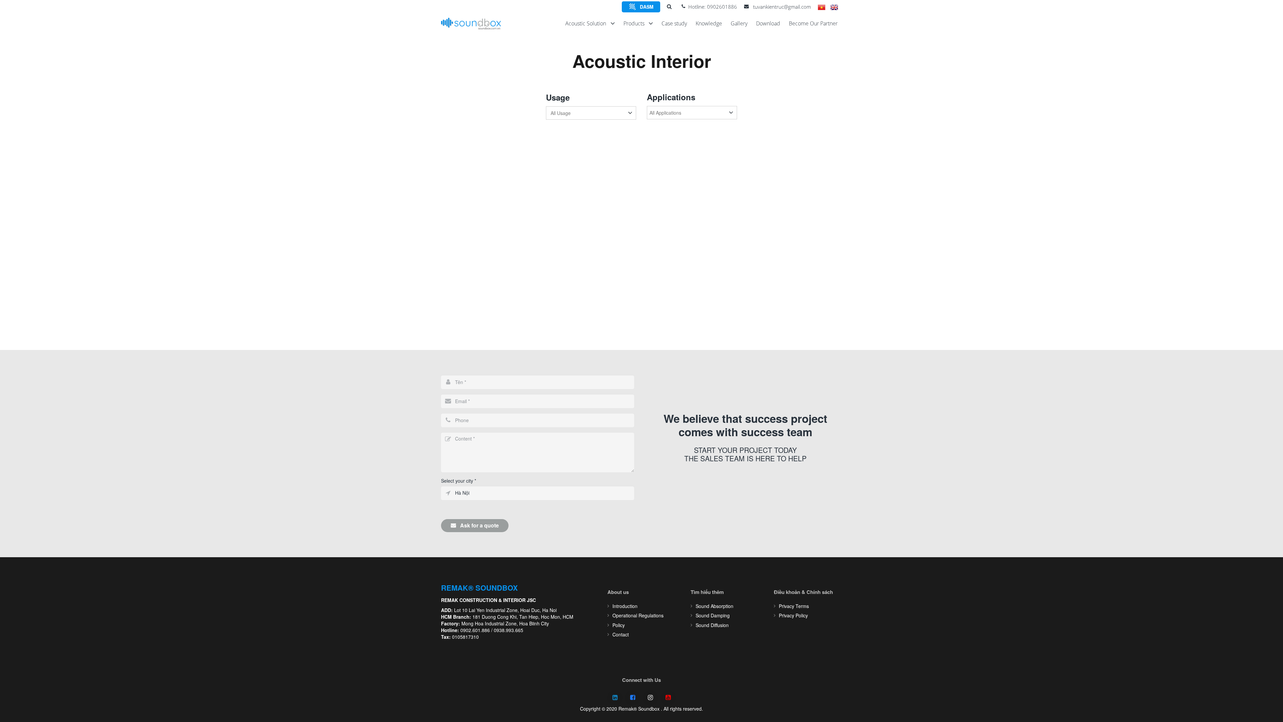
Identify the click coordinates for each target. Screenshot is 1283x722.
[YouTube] (668, 697)
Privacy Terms (794, 606)
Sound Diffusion (712, 625)
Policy (618, 625)
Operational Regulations (638, 615)
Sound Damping (713, 615)
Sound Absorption (714, 606)
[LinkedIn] (614, 697)
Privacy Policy (793, 615)
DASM (647, 6)
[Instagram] (650, 697)
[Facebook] (632, 697)
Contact (620, 634)
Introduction (624, 606)
